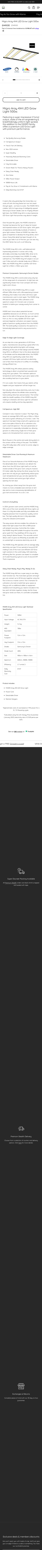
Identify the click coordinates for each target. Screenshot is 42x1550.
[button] (14, 79)
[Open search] (29, 8)
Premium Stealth (11, 883)
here (20, 1143)
